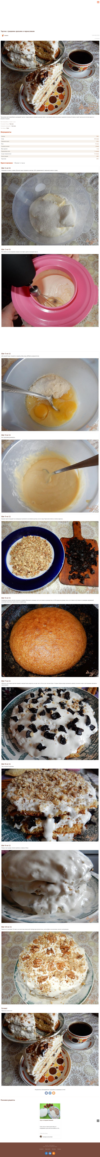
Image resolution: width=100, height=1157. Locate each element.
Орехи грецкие (4, 156)
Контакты (54, 1149)
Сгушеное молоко (5, 146)
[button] (46, 1093)
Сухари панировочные (6, 153)
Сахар (2, 139)
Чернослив (3, 158)
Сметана (13, 126)
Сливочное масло (5, 141)
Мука (2, 143)
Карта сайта (47, 1149)
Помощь (59, 1149)
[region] (50, 16)
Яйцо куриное (4, 148)
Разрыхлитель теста (5, 151)
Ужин (7, 128)
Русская (11, 124)
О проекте (41, 1149)
